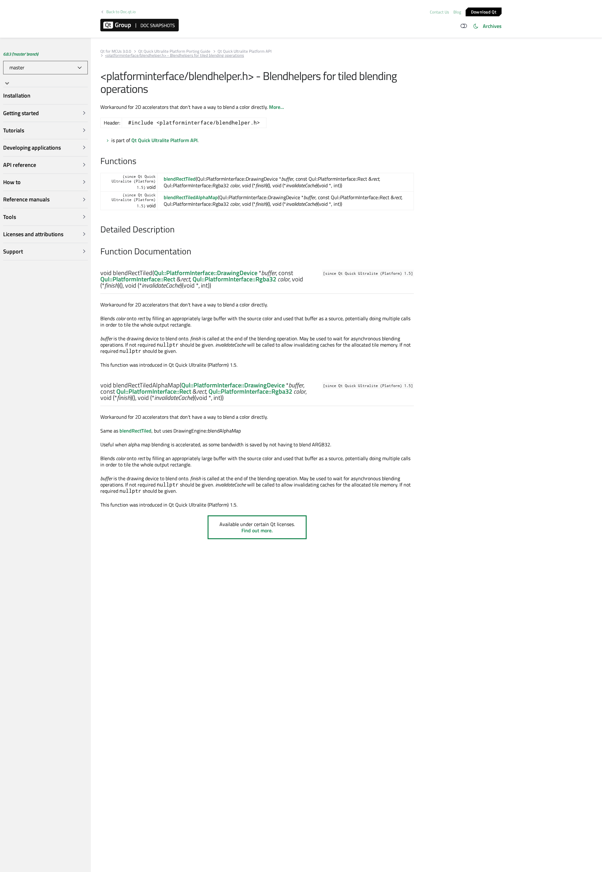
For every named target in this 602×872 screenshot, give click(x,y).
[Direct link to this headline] (139, 161)
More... (276, 107)
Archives (492, 26)
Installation (16, 96)
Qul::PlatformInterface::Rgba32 (234, 279)
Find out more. (257, 530)
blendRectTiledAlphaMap (191, 197)
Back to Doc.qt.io (121, 12)
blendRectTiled (180, 179)
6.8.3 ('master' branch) (20, 54)
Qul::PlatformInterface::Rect (137, 279)
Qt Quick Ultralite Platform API (245, 51)
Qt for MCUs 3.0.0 (115, 51)
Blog (457, 12)
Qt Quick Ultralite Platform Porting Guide (174, 51)
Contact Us (439, 12)
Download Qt (483, 11)
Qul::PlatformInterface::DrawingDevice (205, 273)
